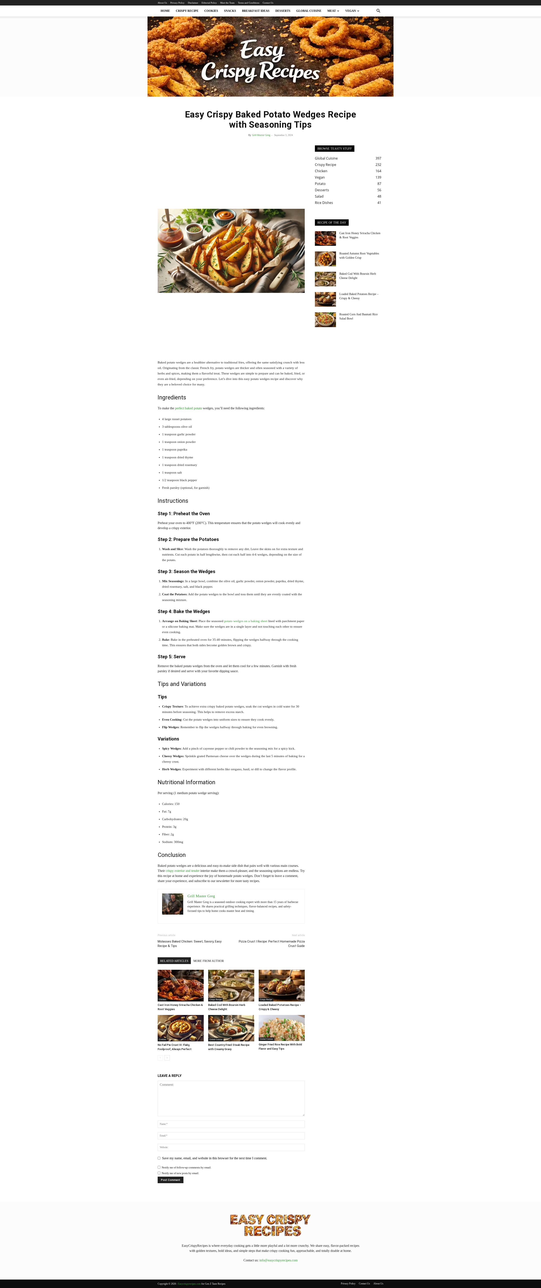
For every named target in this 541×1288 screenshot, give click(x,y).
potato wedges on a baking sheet (245, 621)
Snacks (230, 10)
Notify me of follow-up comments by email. (186, 1167)
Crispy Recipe (187, 10)
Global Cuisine (308, 10)
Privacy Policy (177, 2)
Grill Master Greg (261, 135)
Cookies (211, 10)
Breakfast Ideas (255, 10)
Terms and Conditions (248, 2)
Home (165, 10)
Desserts (282, 10)
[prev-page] (160, 1057)
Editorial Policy (209, 2)
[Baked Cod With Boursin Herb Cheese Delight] (231, 985)
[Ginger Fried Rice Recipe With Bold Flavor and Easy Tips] (282, 1028)
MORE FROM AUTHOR (208, 961)
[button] (378, 11)
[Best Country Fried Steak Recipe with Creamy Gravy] (231, 1028)
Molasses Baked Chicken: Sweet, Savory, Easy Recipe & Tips (189, 944)
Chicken (162, 999)
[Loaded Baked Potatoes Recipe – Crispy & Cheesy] (282, 985)
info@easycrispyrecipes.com (278, 1260)
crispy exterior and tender (182, 871)
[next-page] (167, 1057)
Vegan (350, 10)
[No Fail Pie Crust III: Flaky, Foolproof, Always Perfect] (181, 1028)
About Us (162, 2)
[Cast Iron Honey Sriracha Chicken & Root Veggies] (181, 985)
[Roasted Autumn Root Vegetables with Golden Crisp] (325, 258)
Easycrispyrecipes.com (189, 1283)
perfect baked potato (188, 408)
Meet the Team (227, 2)
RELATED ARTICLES (174, 961)
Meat (331, 10)
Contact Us (268, 2)
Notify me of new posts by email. (180, 1173)
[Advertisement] (231, 177)
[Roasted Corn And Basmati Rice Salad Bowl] (325, 319)
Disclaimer (193, 2)
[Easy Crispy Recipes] (270, 56)
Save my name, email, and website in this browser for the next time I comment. (214, 1158)
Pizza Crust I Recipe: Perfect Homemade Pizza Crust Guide (272, 944)
